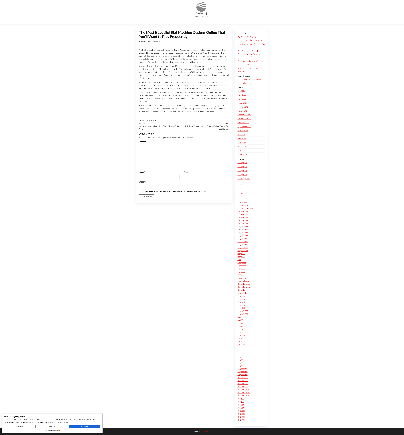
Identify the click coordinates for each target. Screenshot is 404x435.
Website (142, 182)
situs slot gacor (244, 202)
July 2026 (241, 91)
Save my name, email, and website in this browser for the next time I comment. (174, 191)
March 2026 (242, 103)
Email (187, 172)
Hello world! (247, 83)
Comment (143, 141)
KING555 (241, 411)
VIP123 (241, 405)
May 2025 (242, 142)
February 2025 (243, 154)
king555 (241, 350)
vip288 (240, 332)
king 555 (241, 359)
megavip (241, 326)
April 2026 (242, 99)
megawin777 (243, 238)
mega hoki (242, 308)
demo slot (242, 290)
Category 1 (242, 162)
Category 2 (242, 166)
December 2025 (244, 115)
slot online (242, 190)
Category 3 (242, 170)
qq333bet (242, 317)
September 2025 (244, 127)
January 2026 (243, 111)
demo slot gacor (244, 284)
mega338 (241, 253)
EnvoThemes (206, 431)
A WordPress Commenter (252, 79)
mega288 (241, 269)
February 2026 (243, 107)
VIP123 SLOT (243, 377)
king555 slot (243, 368)
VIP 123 (241, 399)
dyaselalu (158, 41)
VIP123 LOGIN (244, 390)
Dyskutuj (201, 13)
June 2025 (242, 138)
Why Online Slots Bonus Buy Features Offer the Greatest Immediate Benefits (249, 54)
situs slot (241, 302)
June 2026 (242, 95)
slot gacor (242, 184)
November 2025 (244, 119)
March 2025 (242, 150)
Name (142, 172)
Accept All (84, 426)
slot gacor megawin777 (247, 208)
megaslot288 (243, 211)
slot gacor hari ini (244, 205)
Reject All (52, 426)
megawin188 (243, 293)
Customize (19, 426)
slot (239, 187)
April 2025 (242, 146)
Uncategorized (152, 120)
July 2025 (241, 134)
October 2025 (243, 123)
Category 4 (242, 174)
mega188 (241, 338)
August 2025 (243, 130)
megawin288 (243, 226)
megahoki (241, 296)
